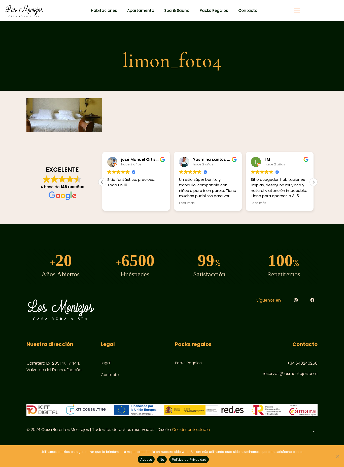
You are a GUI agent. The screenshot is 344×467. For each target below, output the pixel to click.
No (162, 459)
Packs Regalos (188, 362)
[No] (337, 456)
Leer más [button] (177, 203)
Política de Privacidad (189, 459)
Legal (106, 362)
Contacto (110, 374)
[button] (313, 182)
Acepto (146, 459)
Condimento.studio (191, 429)
